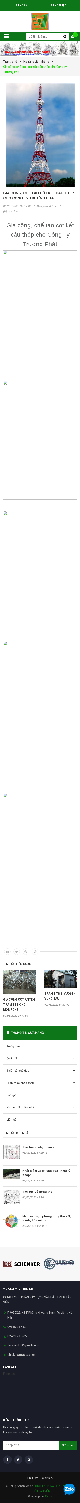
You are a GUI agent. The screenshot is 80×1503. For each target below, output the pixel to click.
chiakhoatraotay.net (21, 1354)
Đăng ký (21, 5)
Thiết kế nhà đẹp (18, 1070)
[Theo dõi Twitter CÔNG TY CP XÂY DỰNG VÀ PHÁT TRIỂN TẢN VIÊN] (18, 1459)
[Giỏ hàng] (74, 36)
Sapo (48, 1496)
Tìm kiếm (32, 1478)
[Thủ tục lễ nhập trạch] (11, 1152)
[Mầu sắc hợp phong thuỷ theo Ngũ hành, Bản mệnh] (11, 1221)
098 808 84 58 (16, 1326)
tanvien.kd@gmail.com (23, 1345)
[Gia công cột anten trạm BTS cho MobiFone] (19, 982)
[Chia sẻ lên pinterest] (26, 951)
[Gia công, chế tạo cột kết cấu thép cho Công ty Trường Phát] (40, 135)
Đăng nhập (58, 5)
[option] (19, 993)
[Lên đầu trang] (68, 1478)
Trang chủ (13, 1046)
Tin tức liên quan (17, 964)
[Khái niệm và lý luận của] (11, 1174)
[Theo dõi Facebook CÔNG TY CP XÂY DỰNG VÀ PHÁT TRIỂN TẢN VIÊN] (7, 1459)
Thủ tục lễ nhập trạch (38, 1147)
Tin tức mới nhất (16, 1133)
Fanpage (9, 1373)
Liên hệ (11, 1119)
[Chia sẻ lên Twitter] (16, 951)
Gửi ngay (68, 1445)
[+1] (35, 951)
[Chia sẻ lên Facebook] (7, 951)
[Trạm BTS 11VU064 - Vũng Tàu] (60, 979)
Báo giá (11, 1095)
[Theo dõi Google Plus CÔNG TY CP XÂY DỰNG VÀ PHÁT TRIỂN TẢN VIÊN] (29, 1459)
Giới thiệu (13, 1058)
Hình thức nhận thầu (20, 1082)
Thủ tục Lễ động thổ (37, 1191)
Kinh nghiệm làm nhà (20, 1107)
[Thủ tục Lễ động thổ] (11, 1197)
